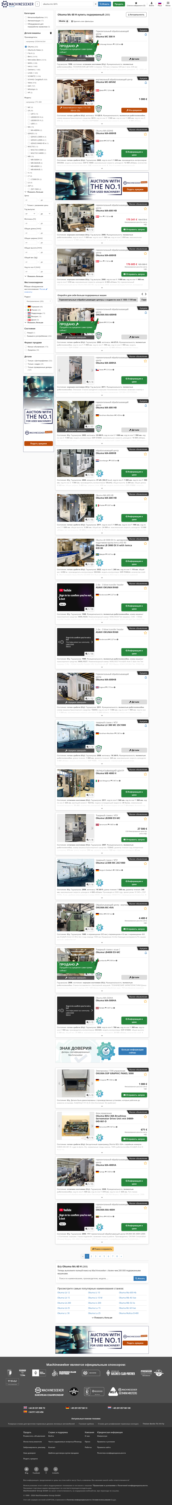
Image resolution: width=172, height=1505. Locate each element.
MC (30, 107)
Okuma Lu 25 (94, 1313)
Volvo (32, 82)
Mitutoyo (33, 89)
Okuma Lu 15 (94, 1308)
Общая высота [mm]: (33, 248)
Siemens (34, 69)
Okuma (33, 46)
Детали (135, 59)
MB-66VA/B (36, 169)
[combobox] (38, 301)
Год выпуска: (29, 209)
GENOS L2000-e (38, 140)
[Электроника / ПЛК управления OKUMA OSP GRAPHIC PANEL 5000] (75, 1083)
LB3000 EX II (37, 117)
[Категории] (37, 4)
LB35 (34, 123)
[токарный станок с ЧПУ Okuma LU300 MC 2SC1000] (75, 873)
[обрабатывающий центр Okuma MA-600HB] (75, 463)
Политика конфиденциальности (79, 1500)
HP (30, 92)
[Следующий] (92, 43)
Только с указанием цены (37, 205)
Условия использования (101, 1500)
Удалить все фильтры (83, 21)
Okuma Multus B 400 (129, 1313)
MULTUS (33, 146)
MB (31, 156)
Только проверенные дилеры (40, 368)
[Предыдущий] (59, 43)
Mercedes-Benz (37, 60)
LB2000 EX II (37, 120)
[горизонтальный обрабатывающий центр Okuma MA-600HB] (75, 262)
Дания (35, 319)
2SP (30, 186)
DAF (31, 86)
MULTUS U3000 (38, 150)
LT (30, 176)
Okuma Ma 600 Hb (127, 1292)
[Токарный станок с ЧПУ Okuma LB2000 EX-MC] (75, 828)
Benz (32, 56)
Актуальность (136, 14)
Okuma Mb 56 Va (127, 1302)
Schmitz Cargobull (37, 79)
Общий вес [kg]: (31, 257)
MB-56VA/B (36, 163)
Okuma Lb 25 (63, 1308)
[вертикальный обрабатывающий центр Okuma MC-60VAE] (75, 92)
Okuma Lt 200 (94, 1302)
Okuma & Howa (35, 50)
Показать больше (103, 1317)
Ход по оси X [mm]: (32, 267)
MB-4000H (36, 166)
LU (30, 182)
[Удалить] (95, 4)
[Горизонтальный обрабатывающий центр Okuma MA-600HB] (75, 687)
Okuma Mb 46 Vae (127, 1297)
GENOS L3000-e (38, 137)
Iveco (32, 66)
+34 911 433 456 (35, 1412)
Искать (105, 4)
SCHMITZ (34, 76)
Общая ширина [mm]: (33, 238)
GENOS (32, 133)
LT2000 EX (36, 179)
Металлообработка (38, 17)
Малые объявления (38, 346)
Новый (31, 332)
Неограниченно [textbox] (35, 301)
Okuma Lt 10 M (95, 1297)
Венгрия (36, 316)
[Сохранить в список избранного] (145, 134)
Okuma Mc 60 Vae (127, 1308)
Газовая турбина (86, 1424)
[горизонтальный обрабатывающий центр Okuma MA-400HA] (75, 1172)
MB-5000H (36, 159)
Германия (37, 306)
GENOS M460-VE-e (40, 143)
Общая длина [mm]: (32, 228)
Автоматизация (36, 20)
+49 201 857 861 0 (79, 1408)
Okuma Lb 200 (64, 1302)
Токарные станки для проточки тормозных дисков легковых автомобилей (41, 1424)
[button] (168, 4)
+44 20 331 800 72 (36, 1408)
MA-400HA (36, 130)
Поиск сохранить (103, 1249)
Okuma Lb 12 (63, 1292)
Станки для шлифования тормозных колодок (118, 1424)
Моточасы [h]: (30, 219)
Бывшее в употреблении (39, 336)
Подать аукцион (135, 189)
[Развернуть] (102, 72)
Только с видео (35, 364)
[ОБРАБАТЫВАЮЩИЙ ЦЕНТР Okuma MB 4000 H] (75, 783)
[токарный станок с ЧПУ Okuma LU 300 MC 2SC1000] (75, 735)
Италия (36, 310)
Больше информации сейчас (133, 1051)
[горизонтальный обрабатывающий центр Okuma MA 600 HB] (75, 415)
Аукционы (33, 350)
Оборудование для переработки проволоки (39, 25)
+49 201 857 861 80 (121, 1408)
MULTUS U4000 (38, 153)
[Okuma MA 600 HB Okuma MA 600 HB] (75, 508)
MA (31, 127)
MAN (32, 63)
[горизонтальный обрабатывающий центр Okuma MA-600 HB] (75, 218)
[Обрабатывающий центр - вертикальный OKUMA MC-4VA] (75, 917)
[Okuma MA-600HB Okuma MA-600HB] (75, 143)
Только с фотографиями (40, 360)
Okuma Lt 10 (94, 1292)
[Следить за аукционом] (146, 34)
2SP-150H (36, 189)
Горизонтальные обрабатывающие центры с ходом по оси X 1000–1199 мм (97, 299)
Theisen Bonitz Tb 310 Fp (153, 1424)
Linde (33, 73)
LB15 (34, 114)
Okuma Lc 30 (63, 1313)
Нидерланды (38, 313)
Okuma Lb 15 (63, 1297)
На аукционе (135, 110)
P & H (31, 53)
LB (30, 110)
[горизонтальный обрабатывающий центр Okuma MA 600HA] (75, 370)
